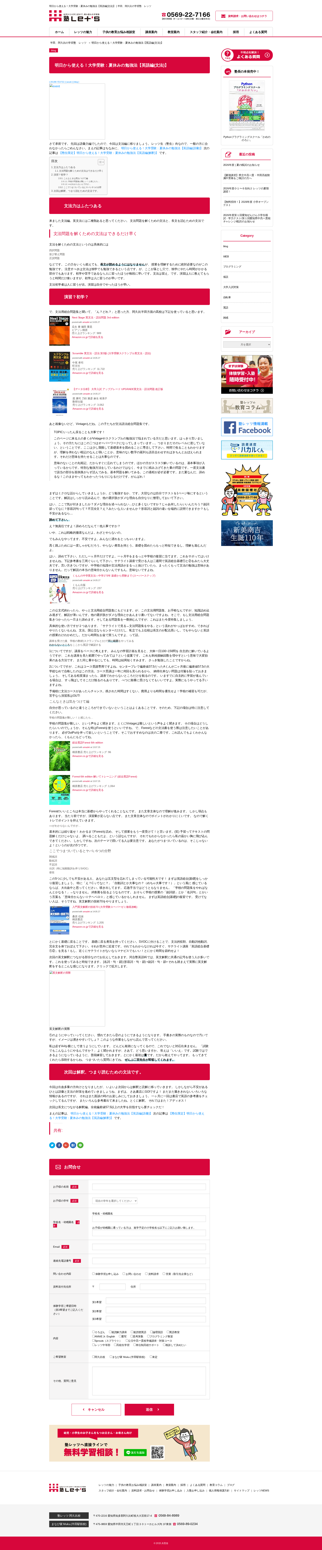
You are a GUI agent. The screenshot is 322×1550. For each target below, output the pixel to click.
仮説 (225, 276)
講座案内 (151, 32)
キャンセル (96, 1409)
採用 (236, 32)
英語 (225, 307)
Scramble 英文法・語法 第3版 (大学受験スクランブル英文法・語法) (111, 353)
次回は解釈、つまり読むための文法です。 (76, 191)
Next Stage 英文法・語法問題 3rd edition (95, 317)
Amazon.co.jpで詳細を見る (87, 337)
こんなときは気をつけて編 (76, 178)
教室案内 (174, 32)
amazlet (86, 322)
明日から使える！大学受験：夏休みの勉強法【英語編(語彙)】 (162, 148)
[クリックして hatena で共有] (73, 1145)
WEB (226, 256)
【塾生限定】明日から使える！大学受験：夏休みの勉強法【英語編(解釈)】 (108, 152)
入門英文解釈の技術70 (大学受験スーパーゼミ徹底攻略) (104, 906)
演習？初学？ (61, 174)
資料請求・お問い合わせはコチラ (247, 16)
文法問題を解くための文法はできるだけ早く (81, 171)
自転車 (227, 297)
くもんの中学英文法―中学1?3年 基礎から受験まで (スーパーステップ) (113, 575)
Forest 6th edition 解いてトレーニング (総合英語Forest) (104, 776)
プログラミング (232, 266)
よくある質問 (258, 32)
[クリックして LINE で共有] (80, 1145)
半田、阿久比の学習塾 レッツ (68, 42)
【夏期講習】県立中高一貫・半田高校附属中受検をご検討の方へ (246, 177)
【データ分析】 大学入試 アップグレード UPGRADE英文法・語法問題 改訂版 (117, 389)
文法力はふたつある (64, 167)
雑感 (225, 317)
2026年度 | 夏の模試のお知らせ (241, 164)
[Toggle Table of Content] (99, 162)
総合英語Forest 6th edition (87, 742)
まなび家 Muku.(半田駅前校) (68, 1524)
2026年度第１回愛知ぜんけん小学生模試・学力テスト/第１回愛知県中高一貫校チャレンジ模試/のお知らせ (247, 218)
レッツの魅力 (83, 32)
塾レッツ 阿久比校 (68, 1515)
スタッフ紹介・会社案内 (206, 32)
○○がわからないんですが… (79, 184)
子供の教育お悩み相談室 (118, 32)
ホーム (59, 32)
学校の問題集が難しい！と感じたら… (84, 181)
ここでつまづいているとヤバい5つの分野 (82, 187)
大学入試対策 (231, 287)
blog (225, 246)
